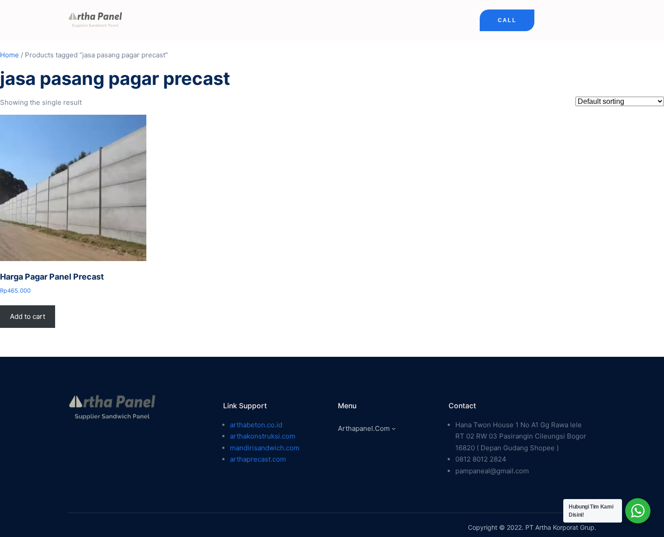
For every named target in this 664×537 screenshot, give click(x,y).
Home (9, 55)
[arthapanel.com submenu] (394, 428)
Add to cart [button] (27, 316)
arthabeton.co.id (256, 424)
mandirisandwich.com (264, 448)
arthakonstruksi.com (262, 436)
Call (507, 20)
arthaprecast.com (258, 459)
